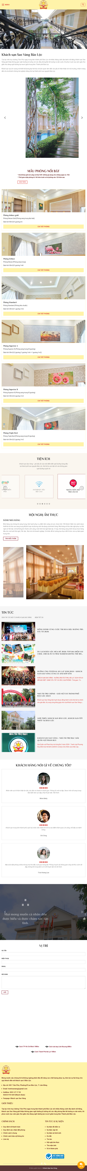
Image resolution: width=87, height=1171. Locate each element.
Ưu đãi (49, 1136)
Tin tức (49, 1139)
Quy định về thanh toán (11, 1127)
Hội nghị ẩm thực (53, 1142)
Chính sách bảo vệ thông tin (13, 1136)
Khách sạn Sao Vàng (18, 1098)
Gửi (5, 992)
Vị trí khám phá (52, 1148)
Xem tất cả (39, 617)
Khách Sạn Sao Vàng (50, 1168)
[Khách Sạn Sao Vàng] (43, 4)
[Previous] (5, 117)
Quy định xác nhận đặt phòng (14, 1130)
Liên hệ (6, 1139)
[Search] (83, 4)
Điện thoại (5, 958)
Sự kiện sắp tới (52, 1130)
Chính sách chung (10, 1133)
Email (4, 966)
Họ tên (4, 950)
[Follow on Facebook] (42, 1164)
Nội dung (5, 974)
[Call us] (45, 1164)
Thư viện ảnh (51, 1145)
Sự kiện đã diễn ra (53, 1127)
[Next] (82, 117)
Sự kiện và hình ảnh (54, 1133)
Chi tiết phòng (43, 226)
